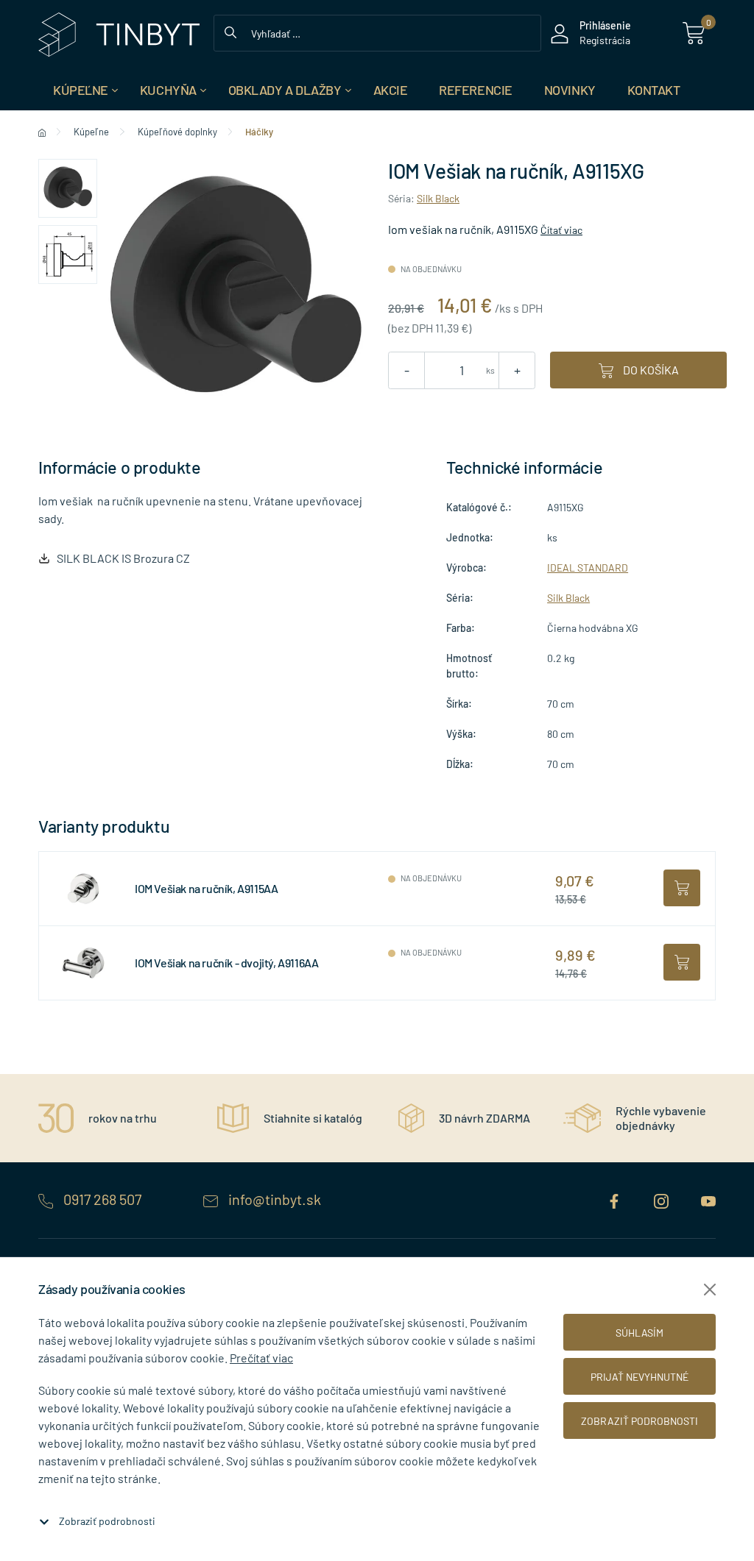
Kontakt (653, 90)
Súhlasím (639, 1332)
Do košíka (650, 370)
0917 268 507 (102, 1199)
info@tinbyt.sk (273, 1199)
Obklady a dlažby (285, 90)
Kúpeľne (80, 90)
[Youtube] (708, 1199)
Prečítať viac (261, 1358)
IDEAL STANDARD (587, 567)
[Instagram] (663, 1199)
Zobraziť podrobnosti (107, 1521)
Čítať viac (561, 230)
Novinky (570, 90)
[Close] (710, 1289)
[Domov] (42, 132)
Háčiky (259, 132)
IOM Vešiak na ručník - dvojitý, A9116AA (226, 963)
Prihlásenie (605, 25)
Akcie (390, 90)
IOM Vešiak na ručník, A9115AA (206, 888)
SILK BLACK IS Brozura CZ (123, 558)
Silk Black (438, 198)
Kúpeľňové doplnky (177, 132)
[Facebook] (615, 1199)
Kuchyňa (168, 90)
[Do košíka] (681, 888)
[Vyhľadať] (230, 31)
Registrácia (604, 40)
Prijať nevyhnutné (639, 1376)
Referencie (475, 90)
